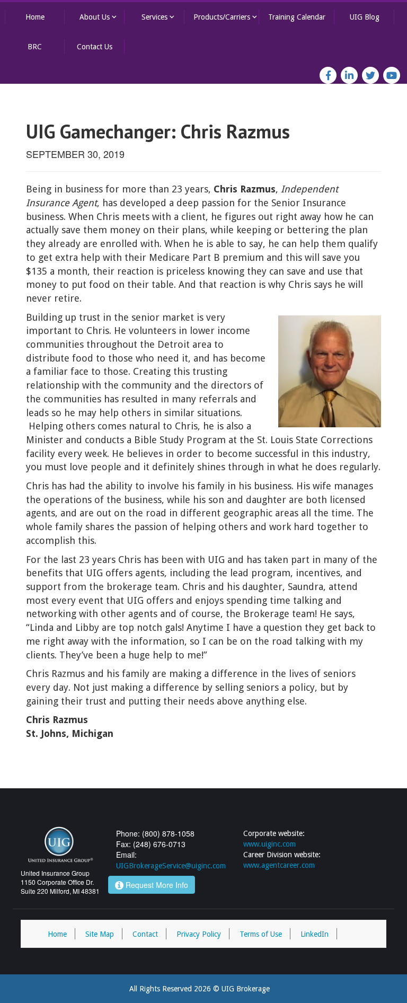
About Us (99, 16)
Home (35, 17)
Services (158, 16)
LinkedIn (314, 934)
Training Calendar (296, 17)
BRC (35, 46)
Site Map (99, 934)
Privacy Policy (198, 934)
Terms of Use (261, 934)
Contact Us (94, 46)
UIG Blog (364, 17)
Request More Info (155, 884)
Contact (145, 934)
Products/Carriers (226, 16)
